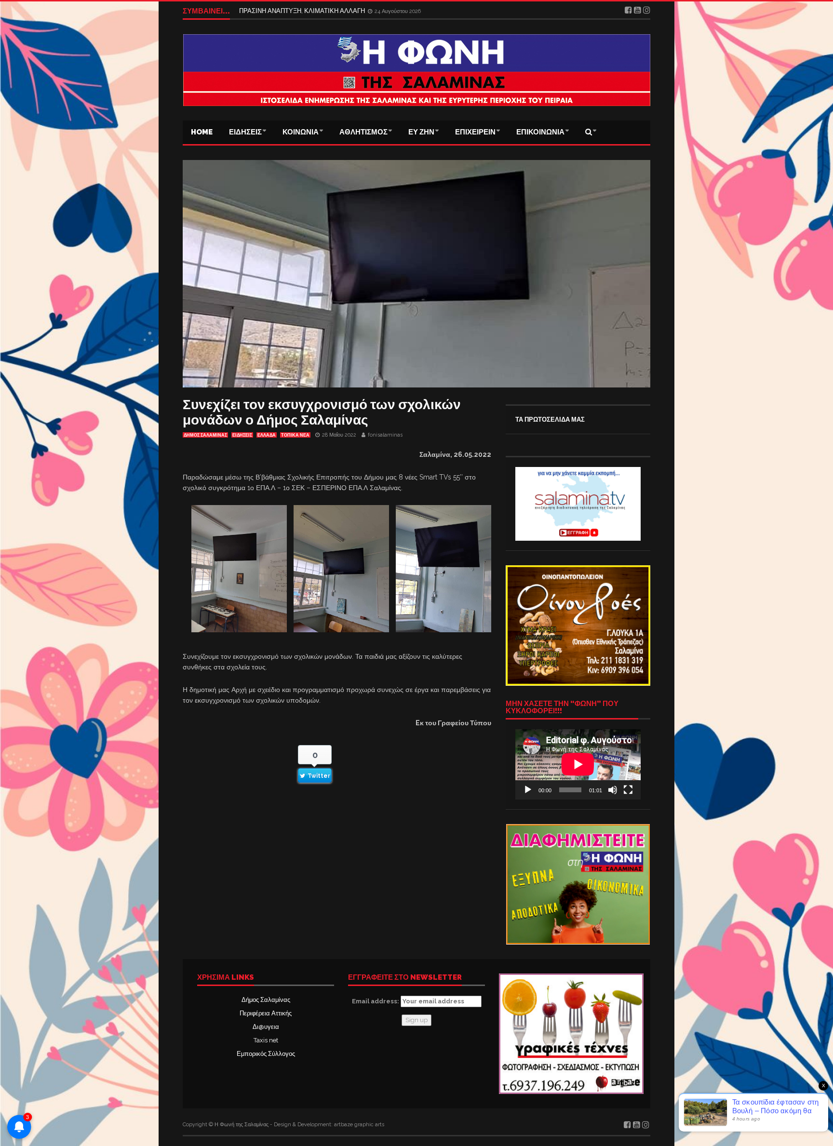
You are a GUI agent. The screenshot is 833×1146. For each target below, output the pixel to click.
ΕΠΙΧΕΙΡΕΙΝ (475, 132)
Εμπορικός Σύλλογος (266, 1053)
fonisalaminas (385, 435)
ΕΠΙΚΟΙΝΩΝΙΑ (540, 132)
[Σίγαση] (613, 790)
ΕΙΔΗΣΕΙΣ (245, 132)
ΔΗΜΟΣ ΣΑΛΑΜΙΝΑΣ (205, 435)
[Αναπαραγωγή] (528, 790)
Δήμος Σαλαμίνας (266, 999)
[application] (578, 764)
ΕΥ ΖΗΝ (421, 132)
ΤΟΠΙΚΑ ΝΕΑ (295, 435)
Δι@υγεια (266, 1026)
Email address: (376, 1001)
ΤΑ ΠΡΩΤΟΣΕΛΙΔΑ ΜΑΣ (550, 419)
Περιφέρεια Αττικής (266, 1013)
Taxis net (266, 1040)
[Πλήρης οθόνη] (628, 790)
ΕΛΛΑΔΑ (266, 435)
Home (202, 132)
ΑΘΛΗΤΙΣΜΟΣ (363, 132)
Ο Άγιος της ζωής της (268, 10)
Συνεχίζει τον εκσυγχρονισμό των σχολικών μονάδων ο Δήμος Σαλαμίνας (322, 412)
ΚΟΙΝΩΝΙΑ (300, 132)
